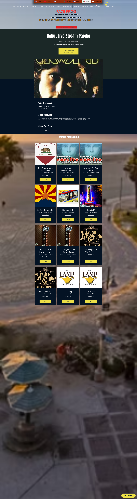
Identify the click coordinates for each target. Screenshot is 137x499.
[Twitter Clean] (98, 5)
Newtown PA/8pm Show (91, 169)
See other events (68, 52)
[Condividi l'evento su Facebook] (39, 130)
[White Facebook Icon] (100, 5)
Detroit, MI (90, 210)
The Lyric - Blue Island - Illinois (68, 251)
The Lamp (68, 291)
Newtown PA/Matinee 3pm (68, 169)
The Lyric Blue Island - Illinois (45, 251)
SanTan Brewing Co (45, 210)
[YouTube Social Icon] (96, 5)
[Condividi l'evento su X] (42, 130)
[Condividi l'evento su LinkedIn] (46, 130)
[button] (107, 2)
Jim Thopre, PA (90, 250)
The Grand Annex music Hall (45, 169)
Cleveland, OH (68, 210)
